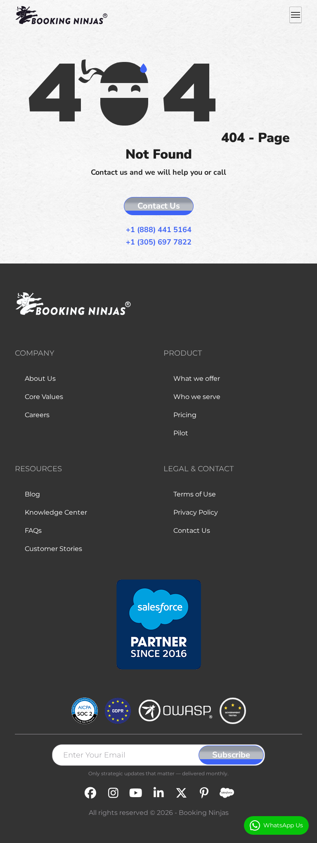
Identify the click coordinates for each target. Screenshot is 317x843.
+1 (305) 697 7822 (159, 242)
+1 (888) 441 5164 (159, 230)
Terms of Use (194, 494)
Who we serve (196, 397)
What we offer (196, 378)
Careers (37, 415)
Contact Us (158, 205)
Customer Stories (53, 549)
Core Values (44, 397)
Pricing (184, 415)
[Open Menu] (295, 15)
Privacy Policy (195, 512)
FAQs (33, 530)
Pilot (180, 433)
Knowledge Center (56, 512)
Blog (32, 494)
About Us (40, 378)
